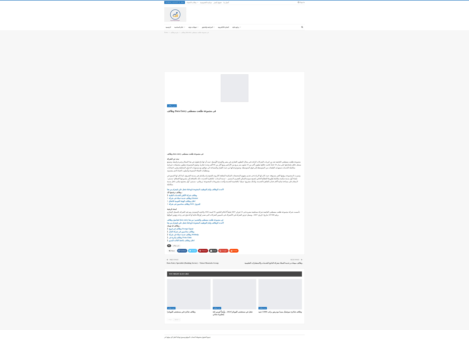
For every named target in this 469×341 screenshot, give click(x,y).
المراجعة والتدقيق (207, 27)
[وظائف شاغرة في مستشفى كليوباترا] (189, 294)
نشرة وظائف (172, 106)
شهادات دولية (192, 27)
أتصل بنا (226, 2)
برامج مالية (235, 27)
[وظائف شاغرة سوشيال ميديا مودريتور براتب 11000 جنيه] (280, 294)
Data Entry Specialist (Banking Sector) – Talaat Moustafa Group (193, 263)
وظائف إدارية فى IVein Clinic (180, 238)
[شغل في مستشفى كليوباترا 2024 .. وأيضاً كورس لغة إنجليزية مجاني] (234, 294)
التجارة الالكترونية (223, 27)
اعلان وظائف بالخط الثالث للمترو (181, 240)
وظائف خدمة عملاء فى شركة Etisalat (183, 198)
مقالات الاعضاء (192, 2)
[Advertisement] (234, 53)
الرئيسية (168, 27)
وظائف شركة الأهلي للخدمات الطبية (183, 195)
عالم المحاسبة (178, 27)
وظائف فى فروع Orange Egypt (181, 229)
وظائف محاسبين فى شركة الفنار (181, 232)
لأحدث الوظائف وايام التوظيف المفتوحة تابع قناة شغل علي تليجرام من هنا (195, 189)
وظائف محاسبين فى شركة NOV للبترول (184, 204)
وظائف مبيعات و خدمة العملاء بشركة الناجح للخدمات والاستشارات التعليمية (273, 263)
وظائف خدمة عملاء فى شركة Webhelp (184, 235)
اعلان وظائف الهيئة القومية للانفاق (182, 201)
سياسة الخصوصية (206, 2)
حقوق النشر (218, 2)
